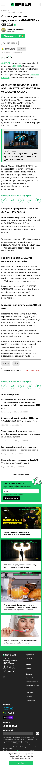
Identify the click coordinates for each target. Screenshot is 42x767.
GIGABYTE (5, 63)
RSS (4, 677)
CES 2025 (17, 66)
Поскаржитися (33, 370)
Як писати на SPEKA (32, 686)
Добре (21, 763)
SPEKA (9, 737)
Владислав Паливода (15, 29)
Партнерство (30, 700)
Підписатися (11, 43)
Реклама (29, 696)
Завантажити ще (21, 474)
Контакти (29, 668)
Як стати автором (32, 682)
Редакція (29, 659)
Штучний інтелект (15, 12)
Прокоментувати (13, 370)
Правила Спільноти (32, 678)
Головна (4, 10)
